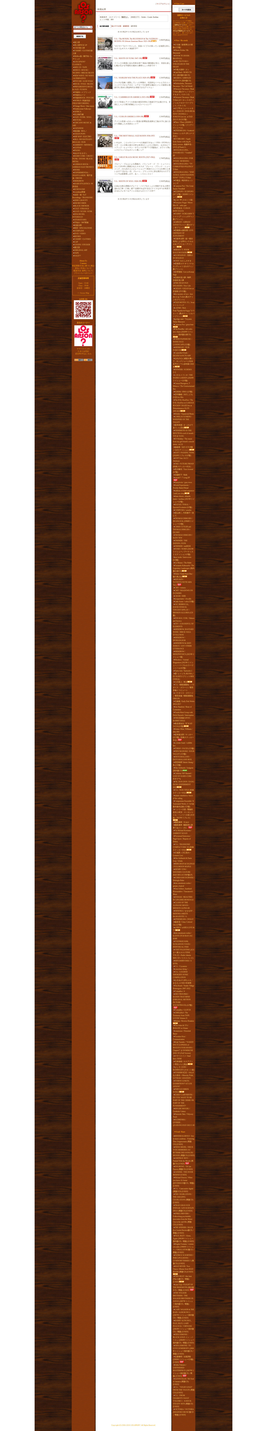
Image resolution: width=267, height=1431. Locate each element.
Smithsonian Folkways (82, 109)
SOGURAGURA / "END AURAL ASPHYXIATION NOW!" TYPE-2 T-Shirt (183, 175)
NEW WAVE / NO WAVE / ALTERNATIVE (83, 77)
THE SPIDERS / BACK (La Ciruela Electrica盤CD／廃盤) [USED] (183, 1230)
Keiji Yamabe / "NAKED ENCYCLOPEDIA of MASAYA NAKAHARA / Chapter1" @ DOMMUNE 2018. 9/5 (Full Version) (183, 1047)
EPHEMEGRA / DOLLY (184, 919)
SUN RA (77, 120)
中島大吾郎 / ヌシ (182, 70)
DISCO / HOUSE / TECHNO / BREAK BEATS (83, 71)
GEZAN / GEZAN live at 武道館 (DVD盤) (183, 289)
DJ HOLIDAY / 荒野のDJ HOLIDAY (183, 256)
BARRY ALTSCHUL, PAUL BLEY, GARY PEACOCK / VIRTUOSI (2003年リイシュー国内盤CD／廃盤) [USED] (183, 1326)
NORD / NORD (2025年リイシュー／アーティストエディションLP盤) (183, 552)
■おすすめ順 (116, 26)
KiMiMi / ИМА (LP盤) (184, 392)
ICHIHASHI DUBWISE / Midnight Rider (183, 879)
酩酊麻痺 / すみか (182, 822)
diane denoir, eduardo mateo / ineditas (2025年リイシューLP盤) (184, 499)
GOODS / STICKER (82, 245)
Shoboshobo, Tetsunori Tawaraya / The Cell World (182, 84)
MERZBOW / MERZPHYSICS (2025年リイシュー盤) (183, 654)
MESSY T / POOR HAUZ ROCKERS (181, 251)
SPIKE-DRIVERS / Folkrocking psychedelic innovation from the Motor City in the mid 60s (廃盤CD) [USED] (182, 1219)
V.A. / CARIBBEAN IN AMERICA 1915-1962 (132, 97)
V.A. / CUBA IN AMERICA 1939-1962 (129, 116)
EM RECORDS (80, 203)
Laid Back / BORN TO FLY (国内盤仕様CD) (182, 73)
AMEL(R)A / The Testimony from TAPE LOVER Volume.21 (181, 1015)
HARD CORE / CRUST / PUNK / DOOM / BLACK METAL (82, 159)
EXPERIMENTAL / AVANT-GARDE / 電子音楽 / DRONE (82, 175)
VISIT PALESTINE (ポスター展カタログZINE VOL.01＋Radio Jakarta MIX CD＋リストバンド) (184, 954)
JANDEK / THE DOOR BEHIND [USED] (183, 1173)
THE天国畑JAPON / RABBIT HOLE (182, 719)
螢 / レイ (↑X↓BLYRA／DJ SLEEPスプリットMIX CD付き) (183, 676)
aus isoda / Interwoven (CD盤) (182, 558)
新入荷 (77, 42)
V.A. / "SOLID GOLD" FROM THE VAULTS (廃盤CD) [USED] (184, 1390)
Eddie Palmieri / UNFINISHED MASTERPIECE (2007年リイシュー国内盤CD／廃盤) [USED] (183, 1370)
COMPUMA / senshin (183, 510)
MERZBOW (79, 181)
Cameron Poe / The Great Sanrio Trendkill (183, 187)
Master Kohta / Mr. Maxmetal (181, 51)
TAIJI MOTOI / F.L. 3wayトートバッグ (184, 303)
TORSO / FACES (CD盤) (184, 748)
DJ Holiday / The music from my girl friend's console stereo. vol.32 (183, 441)
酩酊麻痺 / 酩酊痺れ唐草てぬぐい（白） (183, 826)
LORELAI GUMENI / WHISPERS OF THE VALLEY (182, 419)
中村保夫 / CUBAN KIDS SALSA (181, 209)
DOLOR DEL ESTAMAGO (78, 215)
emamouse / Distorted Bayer (182, 1032)
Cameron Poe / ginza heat (184, 324)
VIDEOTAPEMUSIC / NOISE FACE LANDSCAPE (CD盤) (182, 342)
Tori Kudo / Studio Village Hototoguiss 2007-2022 (183, 987)
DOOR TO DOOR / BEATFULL (181, 57)
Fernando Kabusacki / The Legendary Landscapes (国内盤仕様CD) (183, 568)
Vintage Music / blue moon (84, 106)
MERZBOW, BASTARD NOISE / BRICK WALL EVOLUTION (183, 632)
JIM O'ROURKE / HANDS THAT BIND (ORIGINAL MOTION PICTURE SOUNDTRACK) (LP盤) (182, 999)
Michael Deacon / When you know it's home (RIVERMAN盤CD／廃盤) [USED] (183, 1181)
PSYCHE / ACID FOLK (83, 81)
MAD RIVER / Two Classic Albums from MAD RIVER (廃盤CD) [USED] (183, 1269)
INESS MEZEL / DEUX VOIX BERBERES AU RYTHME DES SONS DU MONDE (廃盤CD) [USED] (184, 1151)
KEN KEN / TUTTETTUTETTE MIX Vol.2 (182, 582)
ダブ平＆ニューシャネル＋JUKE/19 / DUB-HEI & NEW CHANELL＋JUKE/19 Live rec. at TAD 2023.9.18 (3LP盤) (184, 114)
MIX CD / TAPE (80, 67)
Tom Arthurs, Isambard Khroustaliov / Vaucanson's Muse (183, 891)
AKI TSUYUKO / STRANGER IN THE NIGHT (181, 64)
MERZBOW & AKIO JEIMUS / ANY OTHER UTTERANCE (182, 646)
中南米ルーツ (79, 95)
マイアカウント (162, 4)
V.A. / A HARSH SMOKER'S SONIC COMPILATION (180, 974)
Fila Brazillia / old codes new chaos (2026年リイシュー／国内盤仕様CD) (183, 332)
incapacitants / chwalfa (183, 599)
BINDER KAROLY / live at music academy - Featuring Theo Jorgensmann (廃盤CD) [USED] (183, 1140)
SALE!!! (77, 256)
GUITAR (77, 148)
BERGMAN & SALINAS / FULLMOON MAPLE (184, 865)
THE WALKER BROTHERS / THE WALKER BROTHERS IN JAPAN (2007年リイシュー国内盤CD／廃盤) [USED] (183, 1300)
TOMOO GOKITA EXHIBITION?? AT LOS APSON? (182, 1083)
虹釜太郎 (78, 225)
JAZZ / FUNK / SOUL (83, 117)
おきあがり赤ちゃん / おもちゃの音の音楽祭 (182, 981)
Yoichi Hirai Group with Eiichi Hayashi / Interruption (183, 713)
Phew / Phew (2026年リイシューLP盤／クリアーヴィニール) (183, 125)
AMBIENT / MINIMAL (83, 145)
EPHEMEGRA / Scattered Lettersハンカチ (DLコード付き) (183, 133)
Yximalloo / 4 (180, 991)
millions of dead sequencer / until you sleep (183, 492)
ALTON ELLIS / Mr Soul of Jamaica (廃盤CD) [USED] (183, 1381)
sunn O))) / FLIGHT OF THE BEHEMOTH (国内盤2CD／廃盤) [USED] (183, 1287)
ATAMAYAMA (80, 220)
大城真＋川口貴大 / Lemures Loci (182, 854)
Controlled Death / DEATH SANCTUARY (182, 354)
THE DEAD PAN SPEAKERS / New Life (182, 284)
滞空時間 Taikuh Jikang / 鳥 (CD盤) (183, 763)
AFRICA (77, 112)
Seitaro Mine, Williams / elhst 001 (183, 730)
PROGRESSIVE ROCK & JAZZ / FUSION (82, 88)
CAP (76, 242)
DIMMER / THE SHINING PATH (180, 542)
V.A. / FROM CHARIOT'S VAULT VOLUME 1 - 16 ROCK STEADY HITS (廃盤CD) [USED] (183, 1401)
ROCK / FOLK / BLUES (83, 84)
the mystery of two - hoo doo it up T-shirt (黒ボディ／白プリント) (183, 297)
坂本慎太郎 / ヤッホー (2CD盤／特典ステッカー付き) (183, 737)
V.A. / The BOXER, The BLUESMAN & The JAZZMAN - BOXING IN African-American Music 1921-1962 (136, 40)
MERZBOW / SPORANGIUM (179, 639)
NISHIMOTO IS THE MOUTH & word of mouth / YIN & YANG (183, 433)
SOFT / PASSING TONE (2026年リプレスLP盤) (183, 454)
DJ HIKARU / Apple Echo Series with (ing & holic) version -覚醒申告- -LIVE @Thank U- (183, 143)
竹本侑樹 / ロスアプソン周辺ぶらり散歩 (183, 1062)
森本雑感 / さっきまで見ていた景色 (183, 426)
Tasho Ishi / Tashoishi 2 (183, 671)
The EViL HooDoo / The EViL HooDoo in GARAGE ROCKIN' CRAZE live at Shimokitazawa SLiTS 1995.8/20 (183, 405)
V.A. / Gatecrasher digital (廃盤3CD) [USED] (183, 1190)
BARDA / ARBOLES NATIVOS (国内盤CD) (182, 79)
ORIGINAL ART (80, 250)
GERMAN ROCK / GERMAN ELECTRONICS (83, 165)
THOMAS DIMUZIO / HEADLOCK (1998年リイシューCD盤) (183, 521)
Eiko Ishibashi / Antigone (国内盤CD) (183, 769)
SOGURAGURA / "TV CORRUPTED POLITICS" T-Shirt (183, 166)
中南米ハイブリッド (82, 92)
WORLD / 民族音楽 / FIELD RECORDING (81, 101)
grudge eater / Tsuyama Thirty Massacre (182, 320)
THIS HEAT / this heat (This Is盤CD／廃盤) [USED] (182, 1279)
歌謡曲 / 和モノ (80, 131)
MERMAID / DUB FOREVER (181, 348)
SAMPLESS (79, 231)
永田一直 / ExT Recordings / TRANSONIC (82, 196)
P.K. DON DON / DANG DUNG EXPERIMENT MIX (183, 784)
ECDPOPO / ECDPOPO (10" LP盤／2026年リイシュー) (183, 194)
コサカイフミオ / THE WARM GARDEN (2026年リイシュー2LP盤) (183, 378)
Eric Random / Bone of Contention (182, 708)
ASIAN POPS (79, 134)
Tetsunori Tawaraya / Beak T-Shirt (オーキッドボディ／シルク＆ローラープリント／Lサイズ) (183, 101)
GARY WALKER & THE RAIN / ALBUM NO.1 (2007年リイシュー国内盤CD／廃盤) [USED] (183, 1313)
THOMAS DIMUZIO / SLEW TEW (182, 536)
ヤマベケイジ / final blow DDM (182, 1057)
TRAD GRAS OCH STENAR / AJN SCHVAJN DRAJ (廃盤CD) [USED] (183, 1208)
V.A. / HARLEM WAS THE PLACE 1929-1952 (132, 78)
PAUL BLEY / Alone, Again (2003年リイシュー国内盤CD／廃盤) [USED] (183, 1238)
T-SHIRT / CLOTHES (82, 239)
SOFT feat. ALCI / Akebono (181, 459)
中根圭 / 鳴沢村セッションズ (183, 181)
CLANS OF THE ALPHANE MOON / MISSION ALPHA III (181, 905)
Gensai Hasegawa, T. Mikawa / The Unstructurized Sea (183, 386)
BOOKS (77, 236)
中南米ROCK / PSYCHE (84, 98)
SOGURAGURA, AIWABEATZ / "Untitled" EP (182, 153)
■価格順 (126, 26)
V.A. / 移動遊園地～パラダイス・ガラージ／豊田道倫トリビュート (183, 687)
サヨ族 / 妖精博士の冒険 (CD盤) (183, 46)
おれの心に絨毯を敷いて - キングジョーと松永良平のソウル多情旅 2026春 (183, 362)
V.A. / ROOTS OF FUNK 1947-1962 (128, 58)
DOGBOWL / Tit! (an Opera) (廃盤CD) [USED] (183, 1167)
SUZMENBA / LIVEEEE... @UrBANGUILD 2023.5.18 (183, 1122)
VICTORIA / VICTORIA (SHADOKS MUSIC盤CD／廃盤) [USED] (183, 1412)
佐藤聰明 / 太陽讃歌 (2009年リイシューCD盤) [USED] (183, 1359)
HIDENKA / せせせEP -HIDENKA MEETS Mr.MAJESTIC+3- (183, 914)
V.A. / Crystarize (181, 966)
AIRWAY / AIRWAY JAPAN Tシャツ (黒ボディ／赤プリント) (183, 225)
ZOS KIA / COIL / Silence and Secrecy (183, 619)
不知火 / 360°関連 (81, 222)
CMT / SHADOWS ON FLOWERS (183, 591)
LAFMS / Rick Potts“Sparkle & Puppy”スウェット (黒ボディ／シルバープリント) (184, 312)
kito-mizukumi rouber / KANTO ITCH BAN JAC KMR (183, 936)
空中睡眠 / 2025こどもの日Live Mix (183, 395)
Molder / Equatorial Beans (184, 414)
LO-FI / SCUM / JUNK (83, 211)
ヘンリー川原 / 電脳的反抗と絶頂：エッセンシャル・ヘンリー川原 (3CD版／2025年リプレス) (183, 813)
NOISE (77, 170)
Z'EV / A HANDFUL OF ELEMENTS (183, 625)
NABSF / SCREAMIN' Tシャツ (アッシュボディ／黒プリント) (183, 216)
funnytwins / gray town (183, 482)
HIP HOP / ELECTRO (82, 136)
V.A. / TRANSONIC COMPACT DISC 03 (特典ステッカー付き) (183, 847)
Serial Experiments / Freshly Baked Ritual (181, 486)
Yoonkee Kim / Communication (179, 1037)
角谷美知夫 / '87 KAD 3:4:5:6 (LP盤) (182, 724)
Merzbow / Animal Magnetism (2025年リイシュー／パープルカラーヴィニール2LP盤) (183, 664)
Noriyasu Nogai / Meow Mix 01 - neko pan (183, 204)
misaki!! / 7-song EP (182, 478)
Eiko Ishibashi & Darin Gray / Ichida (182, 859)
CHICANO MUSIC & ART (81, 124)
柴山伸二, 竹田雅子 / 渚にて (183, 514)
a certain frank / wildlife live (182, 744)
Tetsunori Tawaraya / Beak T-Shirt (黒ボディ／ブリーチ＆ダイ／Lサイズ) (183, 92)
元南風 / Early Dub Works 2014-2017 (184, 702)
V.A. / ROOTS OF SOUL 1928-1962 (128, 181)
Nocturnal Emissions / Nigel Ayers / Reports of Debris (182, 839)
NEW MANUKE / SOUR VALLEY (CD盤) (183, 752)
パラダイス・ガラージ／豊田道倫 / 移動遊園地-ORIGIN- (183, 696)
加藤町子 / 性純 (181, 475)
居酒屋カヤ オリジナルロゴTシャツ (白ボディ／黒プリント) (183, 266)
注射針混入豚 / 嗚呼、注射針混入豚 (183, 278)
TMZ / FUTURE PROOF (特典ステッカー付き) (183, 465)
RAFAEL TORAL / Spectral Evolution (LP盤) (182, 505)
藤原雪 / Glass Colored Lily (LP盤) (182, 923)
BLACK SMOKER (81, 206)
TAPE (76, 253)
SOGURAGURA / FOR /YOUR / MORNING (183, 159)
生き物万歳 (79, 114)
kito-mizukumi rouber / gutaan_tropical (182, 884)
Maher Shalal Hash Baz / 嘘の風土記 (183, 575)
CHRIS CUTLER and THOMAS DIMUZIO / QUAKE (182, 529)
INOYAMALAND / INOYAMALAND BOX (182, 758)
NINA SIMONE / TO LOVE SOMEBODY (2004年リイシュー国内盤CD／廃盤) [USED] (183, 1349)
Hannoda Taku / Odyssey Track (183, 1115)
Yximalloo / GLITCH (183, 1010)
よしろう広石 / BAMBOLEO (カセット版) (183, 1068)
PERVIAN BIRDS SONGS (181, 1090)
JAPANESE (78, 128)
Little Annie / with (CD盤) (184, 601)
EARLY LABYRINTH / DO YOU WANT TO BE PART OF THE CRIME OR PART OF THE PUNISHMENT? (183, 1100)
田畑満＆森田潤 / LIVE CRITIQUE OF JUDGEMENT (183, 233)
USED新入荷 (79, 48)
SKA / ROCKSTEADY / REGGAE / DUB (82, 140)
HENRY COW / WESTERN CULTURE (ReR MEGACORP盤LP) (182, 872)
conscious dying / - (182, 969)
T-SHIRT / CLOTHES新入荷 (82, 52)
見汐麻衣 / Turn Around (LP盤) (183, 470)
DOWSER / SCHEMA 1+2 (182, 370)
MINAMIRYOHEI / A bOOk (182, 962)
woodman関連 (79, 192)
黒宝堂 (77, 247)
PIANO (77, 150)
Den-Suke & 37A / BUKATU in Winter (181, 1026)
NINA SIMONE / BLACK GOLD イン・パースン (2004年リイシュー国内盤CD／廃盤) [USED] (183, 1338)
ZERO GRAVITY (81, 200)
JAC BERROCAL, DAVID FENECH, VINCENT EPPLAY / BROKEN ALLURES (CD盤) (183, 609)
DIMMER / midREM (183, 546)
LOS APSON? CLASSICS (78, 63)
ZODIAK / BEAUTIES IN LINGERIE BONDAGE (183, 898)
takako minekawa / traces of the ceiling (183, 796)
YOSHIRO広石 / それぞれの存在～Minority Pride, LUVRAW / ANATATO (183, 1075)
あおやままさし (80, 153)
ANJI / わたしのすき (183, 261)
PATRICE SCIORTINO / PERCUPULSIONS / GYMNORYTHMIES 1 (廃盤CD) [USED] (183, 1259)
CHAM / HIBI (180, 596)
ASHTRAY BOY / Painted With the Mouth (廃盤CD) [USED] (183, 1161)
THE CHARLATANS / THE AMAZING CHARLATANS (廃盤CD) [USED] (183, 1198)
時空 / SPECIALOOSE (83, 228)
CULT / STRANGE (81, 209)
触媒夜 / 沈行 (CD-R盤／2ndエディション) (183, 448)
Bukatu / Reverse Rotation (184, 1021)
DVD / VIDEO (80, 233)
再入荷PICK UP (80, 45)
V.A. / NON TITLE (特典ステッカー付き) (183, 791)
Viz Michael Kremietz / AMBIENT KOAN (182, 831)
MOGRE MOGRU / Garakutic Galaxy (181, 1110)
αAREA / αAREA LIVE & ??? (183, 928)
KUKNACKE (79, 189)
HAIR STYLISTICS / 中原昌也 (82, 185)
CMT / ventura (180, 588)
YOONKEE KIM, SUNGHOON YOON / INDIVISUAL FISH (182, 944)
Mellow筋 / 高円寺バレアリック (82, 57)
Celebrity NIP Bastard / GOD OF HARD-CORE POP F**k (182, 776)
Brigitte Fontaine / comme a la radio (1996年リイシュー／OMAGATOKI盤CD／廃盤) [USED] (184, 1248)
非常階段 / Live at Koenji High (183, 273)
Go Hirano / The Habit (183, 563)
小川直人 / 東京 (181, 682)
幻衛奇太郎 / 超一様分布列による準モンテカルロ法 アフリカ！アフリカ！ (183, 243)
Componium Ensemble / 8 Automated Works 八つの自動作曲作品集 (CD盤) (183, 804)
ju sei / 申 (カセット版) (184, 200)
